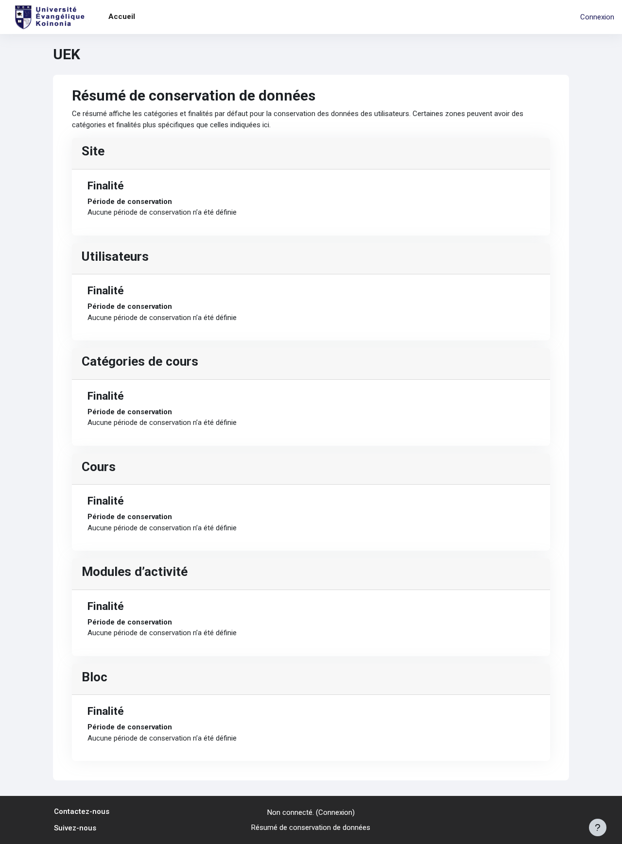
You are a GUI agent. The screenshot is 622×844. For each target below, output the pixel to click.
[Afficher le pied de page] (597, 827)
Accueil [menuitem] (121, 16)
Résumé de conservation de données (310, 827)
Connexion (597, 17)
